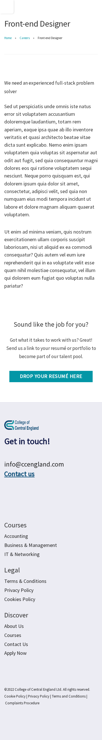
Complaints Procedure (22, 703)
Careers (25, 38)
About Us (14, 626)
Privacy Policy (38, 696)
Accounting (16, 536)
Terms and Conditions (69, 696)
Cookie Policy (15, 696)
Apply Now (15, 653)
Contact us (19, 473)
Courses (12, 635)
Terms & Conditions (25, 581)
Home (8, 38)
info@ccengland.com (34, 464)
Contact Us (16, 644)
